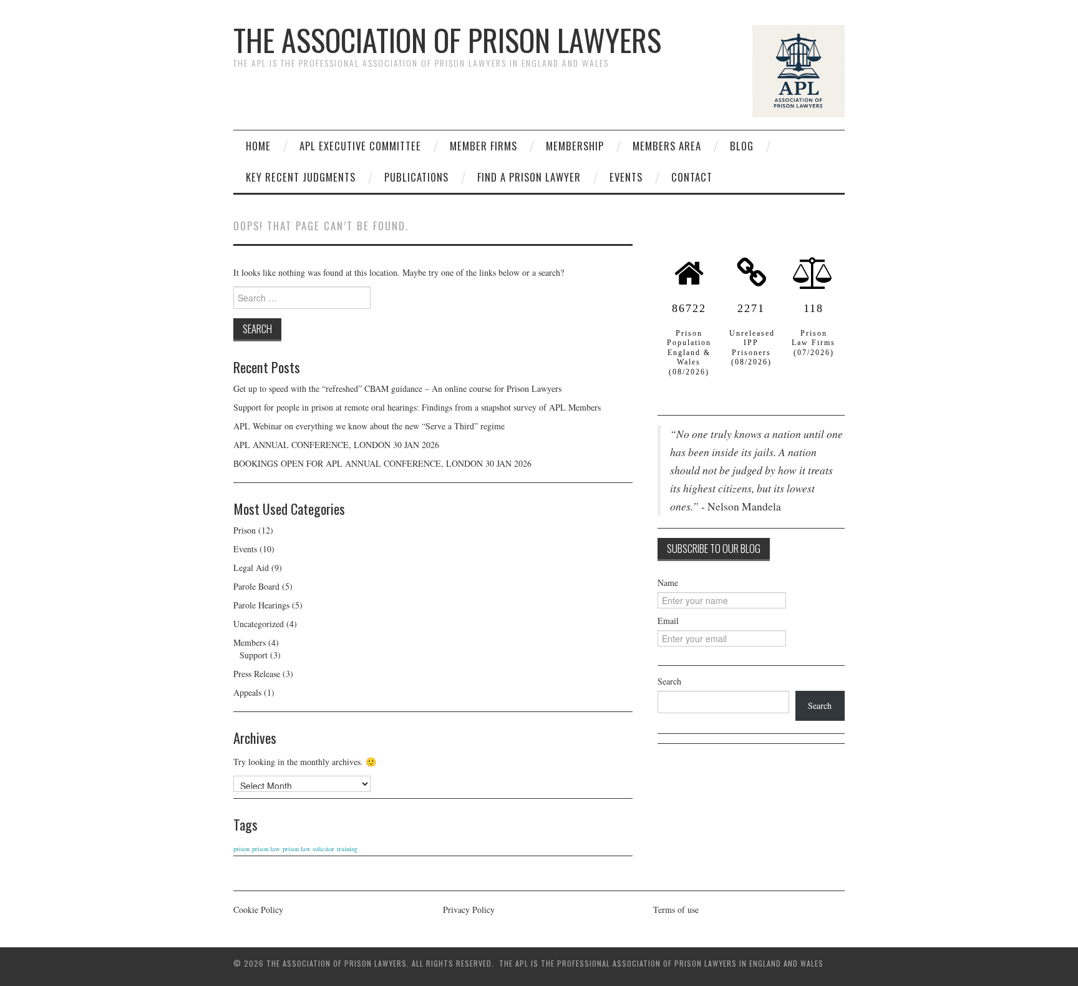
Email (668, 621)
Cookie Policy (258, 909)
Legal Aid (251, 568)
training (347, 848)
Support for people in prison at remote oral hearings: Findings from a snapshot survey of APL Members (418, 407)
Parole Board (256, 586)
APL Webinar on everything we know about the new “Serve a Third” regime (369, 426)
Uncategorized (258, 624)
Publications (416, 177)
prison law (266, 848)
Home (258, 146)
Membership (575, 146)
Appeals (247, 692)
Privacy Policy (469, 909)
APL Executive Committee (360, 146)
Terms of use (676, 909)
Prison (244, 530)
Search (669, 681)
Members (249, 642)
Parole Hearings (261, 605)
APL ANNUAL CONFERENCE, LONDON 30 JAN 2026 (336, 445)
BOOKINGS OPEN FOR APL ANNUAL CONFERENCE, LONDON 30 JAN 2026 (382, 463)
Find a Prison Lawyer (529, 177)
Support (254, 655)
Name (668, 582)
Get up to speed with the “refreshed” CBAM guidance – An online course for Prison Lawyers (397, 388)
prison (241, 848)
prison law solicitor (308, 848)
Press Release (256, 674)
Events (626, 177)
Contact (691, 177)
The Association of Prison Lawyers (447, 39)
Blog (742, 146)
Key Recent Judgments (301, 177)
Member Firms (483, 146)
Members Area (667, 146)
